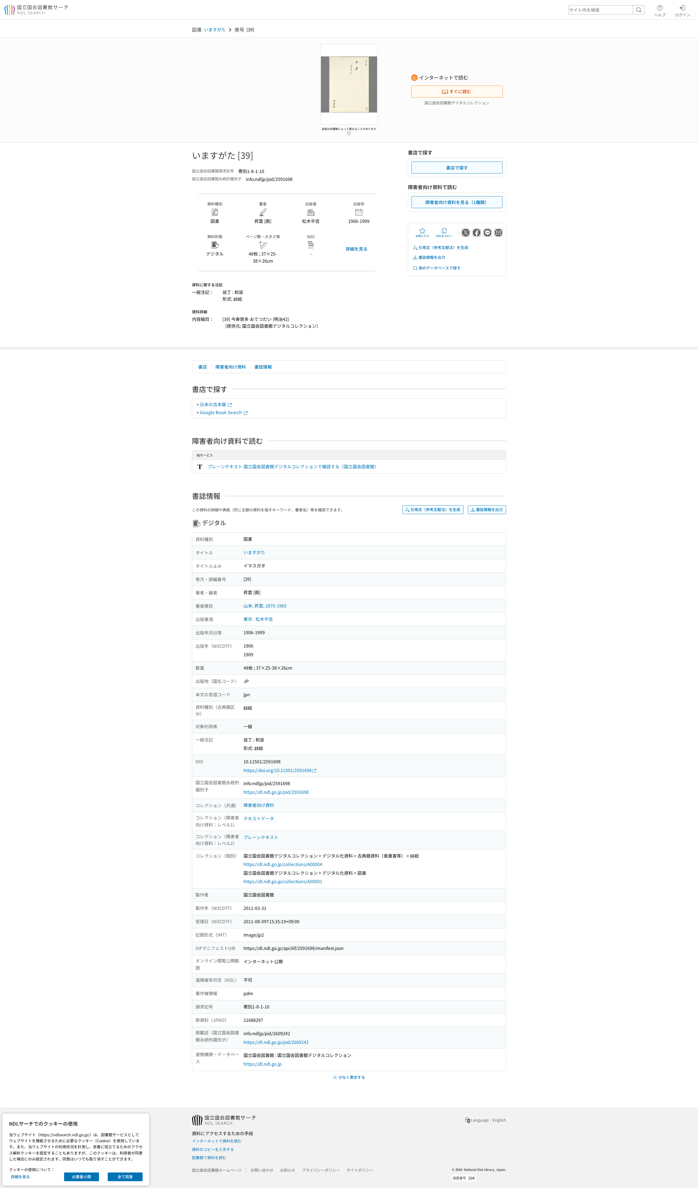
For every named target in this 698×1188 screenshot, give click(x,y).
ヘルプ (660, 14)
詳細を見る (357, 248)
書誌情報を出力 (432, 257)
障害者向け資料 (230, 366)
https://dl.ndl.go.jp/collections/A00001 (282, 881)
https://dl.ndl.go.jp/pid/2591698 (276, 792)
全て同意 (125, 1176)
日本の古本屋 (213, 404)
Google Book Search (221, 412)
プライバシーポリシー (321, 1170)
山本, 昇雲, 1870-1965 (265, 605)
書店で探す (457, 167)
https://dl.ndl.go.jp (262, 1064)
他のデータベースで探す (440, 268)
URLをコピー (444, 236)
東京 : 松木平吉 (258, 619)
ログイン (682, 14)
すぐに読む (460, 91)
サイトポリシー (360, 1170)
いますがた (215, 29)
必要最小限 (81, 1176)
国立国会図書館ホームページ (217, 1170)
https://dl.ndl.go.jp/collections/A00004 (282, 864)
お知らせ (287, 1170)
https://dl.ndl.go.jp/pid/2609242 (276, 1042)
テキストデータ (258, 818)
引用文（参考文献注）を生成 (443, 247)
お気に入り (422, 236)
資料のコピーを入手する (213, 1149)
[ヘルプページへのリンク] (349, 132)
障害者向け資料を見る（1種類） (457, 202)
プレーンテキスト (260, 837)
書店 (202, 366)
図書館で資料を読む (209, 1157)
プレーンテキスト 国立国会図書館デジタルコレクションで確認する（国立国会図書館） (293, 466)
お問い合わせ (262, 1170)
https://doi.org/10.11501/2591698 (277, 770)
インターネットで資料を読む (217, 1141)
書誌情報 (263, 366)
